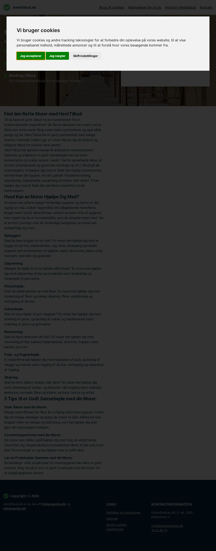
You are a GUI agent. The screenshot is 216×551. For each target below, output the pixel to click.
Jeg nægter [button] (57, 56)
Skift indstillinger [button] (85, 56)
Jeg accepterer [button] (31, 56)
